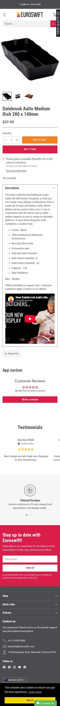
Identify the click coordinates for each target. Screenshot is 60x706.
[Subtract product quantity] (5, 140)
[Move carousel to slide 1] (26, 515)
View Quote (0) (58, 23)
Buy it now (30, 149)
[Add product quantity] (17, 140)
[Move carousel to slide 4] (33, 515)
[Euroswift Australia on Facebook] (4, 667)
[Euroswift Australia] (30, 14)
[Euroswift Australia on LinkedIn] (25, 667)
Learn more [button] (35, 692)
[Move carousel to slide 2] (28, 515)
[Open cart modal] (55, 14)
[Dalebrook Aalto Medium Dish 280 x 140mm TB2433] (30, 59)
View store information (16, 171)
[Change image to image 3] (28, 96)
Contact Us (46, 703)
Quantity (7, 133)
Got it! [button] (30, 700)
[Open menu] (4, 14)
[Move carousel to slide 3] (31, 515)
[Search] (53, 23)
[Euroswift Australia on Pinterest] (9, 667)
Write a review (30, 399)
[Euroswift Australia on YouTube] (19, 667)
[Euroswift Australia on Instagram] (14, 667)
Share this (13, 353)
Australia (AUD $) (16, 680)
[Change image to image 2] (17, 96)
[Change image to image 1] (7, 96)
